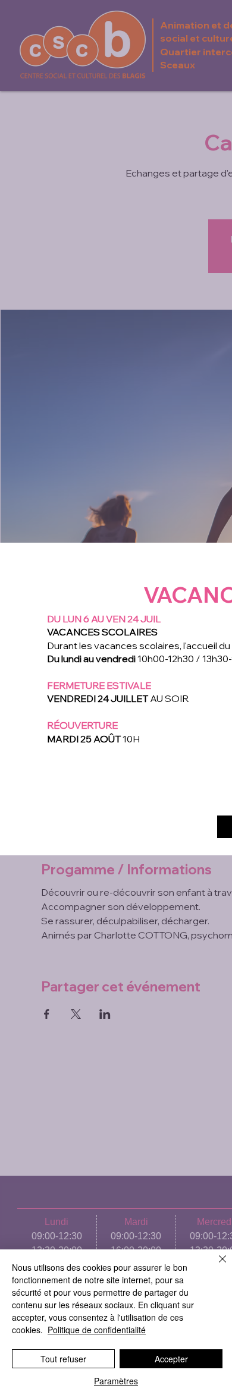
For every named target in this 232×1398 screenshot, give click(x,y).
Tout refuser (63, 1359)
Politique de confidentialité (97, 1330)
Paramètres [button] (116, 1381)
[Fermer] (215, 1266)
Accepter (171, 1359)
